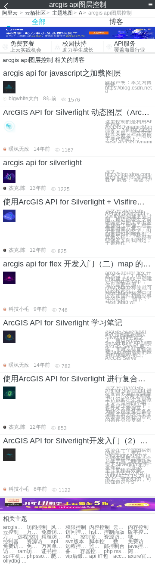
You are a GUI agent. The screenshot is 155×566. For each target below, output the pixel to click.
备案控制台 (72, 551)
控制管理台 (92, 537)
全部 (39, 21)
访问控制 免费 (77, 532)
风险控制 (58, 527)
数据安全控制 (120, 541)
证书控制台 (53, 551)
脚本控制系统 (101, 541)
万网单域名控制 (53, 546)
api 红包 (98, 556)
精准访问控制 (53, 537)
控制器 (11, 541)
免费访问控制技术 (15, 546)
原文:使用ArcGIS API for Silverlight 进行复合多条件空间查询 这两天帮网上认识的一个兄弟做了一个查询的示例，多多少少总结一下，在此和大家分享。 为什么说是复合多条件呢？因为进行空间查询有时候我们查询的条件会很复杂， (128, 404)
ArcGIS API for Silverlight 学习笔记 (62, 323)
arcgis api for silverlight (42, 162)
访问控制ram (10, 551)
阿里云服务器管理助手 (135, 551)
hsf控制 (96, 532)
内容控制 (99, 527)
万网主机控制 (10, 537)
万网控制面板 (34, 532)
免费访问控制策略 (140, 541)
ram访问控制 (29, 551)
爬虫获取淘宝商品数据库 (58, 556)
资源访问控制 (115, 537)
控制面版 (114, 532)
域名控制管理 (135, 537)
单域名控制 (72, 537)
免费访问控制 (53, 532)
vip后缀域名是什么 (77, 556)
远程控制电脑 (77, 546)
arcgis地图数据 (15, 527)
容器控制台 (92, 551)
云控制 (120, 527)
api (54, 541)
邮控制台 (114, 546)
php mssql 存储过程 (115, 551)
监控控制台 (96, 546)
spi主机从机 (15, 556)
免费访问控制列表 (34, 546)
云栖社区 (35, 13)
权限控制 (75, 527)
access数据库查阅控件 (120, 556)
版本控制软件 (140, 532)
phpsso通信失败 (38, 556)
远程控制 (28, 537)
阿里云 (10, 13)
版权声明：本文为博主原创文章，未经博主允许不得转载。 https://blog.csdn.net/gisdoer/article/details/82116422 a (128, 87)
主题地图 (62, 13)
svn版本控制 (77, 541)
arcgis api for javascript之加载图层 (62, 73)
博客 (116, 21)
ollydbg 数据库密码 (15, 561)
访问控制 (37, 527)
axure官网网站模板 (140, 556)
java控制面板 (140, 546)
